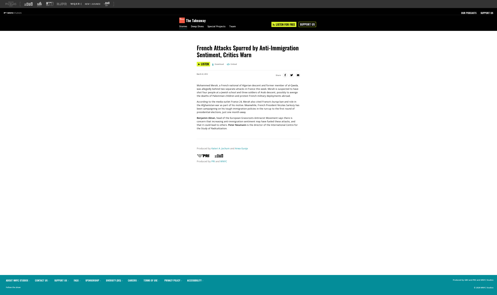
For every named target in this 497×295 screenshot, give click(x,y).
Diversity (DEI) (113, 280)
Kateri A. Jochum (220, 148)
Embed (234, 64)
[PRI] (203, 156)
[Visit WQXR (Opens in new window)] (75, 4)
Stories (183, 26)
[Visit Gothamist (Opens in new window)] (39, 4)
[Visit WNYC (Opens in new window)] (28, 4)
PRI (213, 161)
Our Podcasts (468, 13)
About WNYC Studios (17, 280)
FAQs (76, 280)
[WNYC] (219, 156)
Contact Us (41, 280)
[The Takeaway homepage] (182, 21)
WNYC (223, 161)
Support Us (487, 13)
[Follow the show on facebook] (24, 286)
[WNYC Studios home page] (16, 13)
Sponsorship (92, 280)
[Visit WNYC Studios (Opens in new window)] (49, 4)
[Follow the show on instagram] (34, 286)
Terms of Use (151, 280)
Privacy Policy (172, 280)
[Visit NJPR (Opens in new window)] (62, 4)
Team (232, 26)
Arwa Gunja (241, 148)
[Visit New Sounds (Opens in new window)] (92, 4)
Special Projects (216, 26)
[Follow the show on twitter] (29, 286)
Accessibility (194, 280)
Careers (132, 280)
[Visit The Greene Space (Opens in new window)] (106, 4)
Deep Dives (197, 26)
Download (219, 64)
